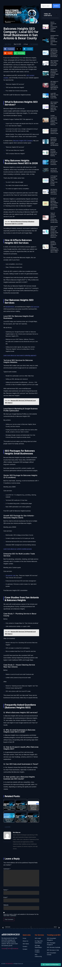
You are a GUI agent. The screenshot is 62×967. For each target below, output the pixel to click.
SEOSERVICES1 (9, 306)
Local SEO (7, 827)
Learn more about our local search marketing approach (19, 355)
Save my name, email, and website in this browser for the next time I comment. (20, 915)
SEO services (35, 306)
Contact (25, 949)
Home (24, 938)
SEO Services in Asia (53, 950)
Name (5, 890)
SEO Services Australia (53, 947)
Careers (25, 946)
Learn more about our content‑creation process (17, 549)
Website (5, 905)
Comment (6, 869)
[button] (9, 49)
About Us (25, 941)
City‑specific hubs (10, 575)
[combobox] (46, 6)
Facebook (15, 948)
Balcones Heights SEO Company (23, 140)
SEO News (26, 943)
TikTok (9, 948)
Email (5, 897)
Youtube (4, 948)
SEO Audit (38, 938)
